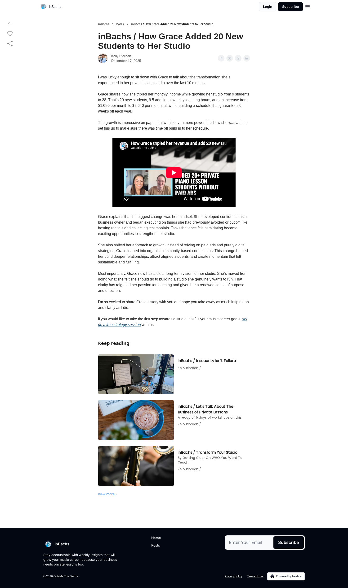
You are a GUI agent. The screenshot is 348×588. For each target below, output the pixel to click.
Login (267, 7)
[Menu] (307, 5)
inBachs (103, 24)
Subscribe (290, 7)
